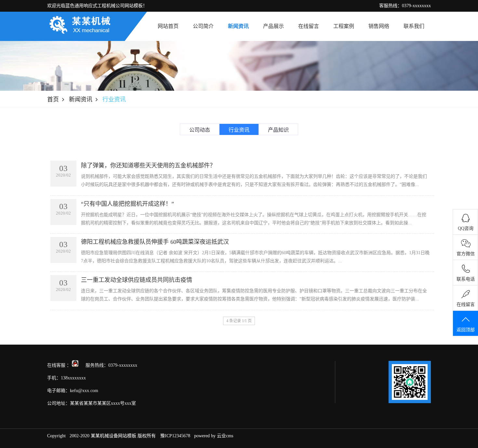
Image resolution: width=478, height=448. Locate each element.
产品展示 (273, 26)
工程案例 (343, 26)
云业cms (225, 435)
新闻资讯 (238, 26)
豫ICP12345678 (175, 435)
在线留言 (308, 26)
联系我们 (414, 26)
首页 (53, 99)
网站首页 (168, 26)
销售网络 (378, 26)
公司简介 (203, 26)
